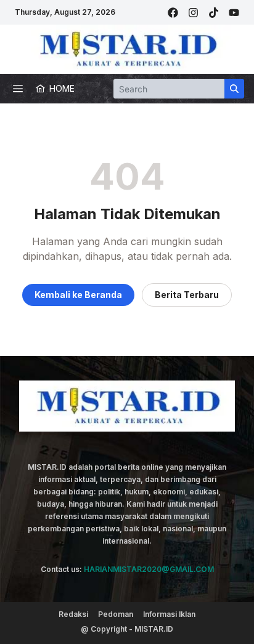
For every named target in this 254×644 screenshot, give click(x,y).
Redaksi (73, 614)
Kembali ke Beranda (78, 294)
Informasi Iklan (169, 614)
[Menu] (18, 89)
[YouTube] (234, 12)
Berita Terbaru (187, 294)
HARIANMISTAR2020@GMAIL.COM (149, 569)
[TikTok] (213, 12)
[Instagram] (193, 12)
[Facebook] (173, 12)
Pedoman (115, 614)
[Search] (234, 89)
